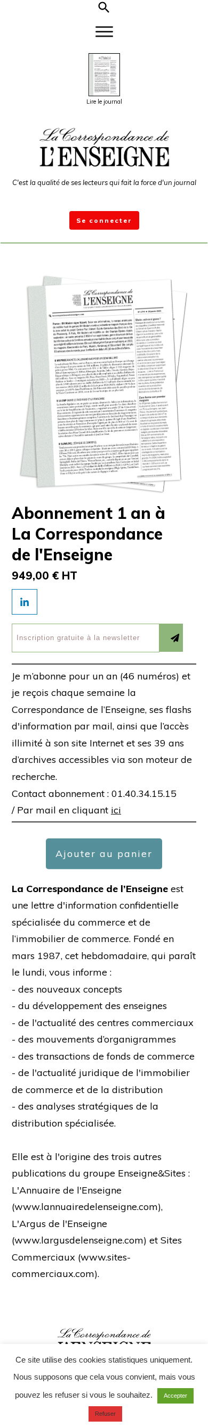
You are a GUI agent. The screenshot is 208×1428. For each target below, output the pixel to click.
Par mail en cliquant (69, 810)
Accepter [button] (175, 1395)
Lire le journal (104, 101)
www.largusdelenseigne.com (78, 1240)
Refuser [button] (105, 1413)
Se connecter (104, 220)
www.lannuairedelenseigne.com (86, 1206)
